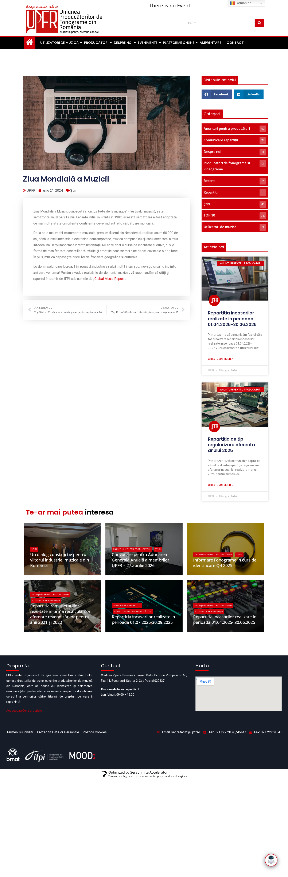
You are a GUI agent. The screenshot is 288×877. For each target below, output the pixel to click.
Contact (235, 42)
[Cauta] (259, 23)
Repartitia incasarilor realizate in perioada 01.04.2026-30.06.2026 (232, 319)
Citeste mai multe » (220, 359)
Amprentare (210, 42)
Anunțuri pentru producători (132, 549)
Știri (73, 191)
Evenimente (147, 42)
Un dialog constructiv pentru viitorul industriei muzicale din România (59, 560)
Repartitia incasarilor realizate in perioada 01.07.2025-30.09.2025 (143, 619)
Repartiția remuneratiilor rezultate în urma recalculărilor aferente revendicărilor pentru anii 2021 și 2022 (60, 614)
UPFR (37, 572)
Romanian (243, 3)
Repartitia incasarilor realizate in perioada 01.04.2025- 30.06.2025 (224, 619)
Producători (96, 42)
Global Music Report (109, 279)
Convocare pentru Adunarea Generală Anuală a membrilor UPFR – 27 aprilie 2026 (140, 560)
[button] (217, 94)
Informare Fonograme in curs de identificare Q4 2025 (224, 562)
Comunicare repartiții (46, 600)
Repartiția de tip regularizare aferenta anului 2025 (231, 445)
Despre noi (123, 42)
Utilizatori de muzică (59, 42)
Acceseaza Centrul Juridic (24, 710)
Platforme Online (178, 42)
